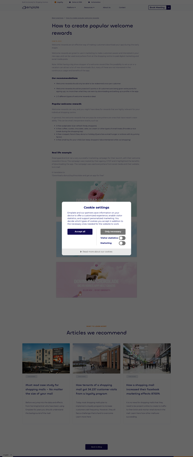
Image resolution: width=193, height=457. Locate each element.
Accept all (80, 231)
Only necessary (113, 231)
